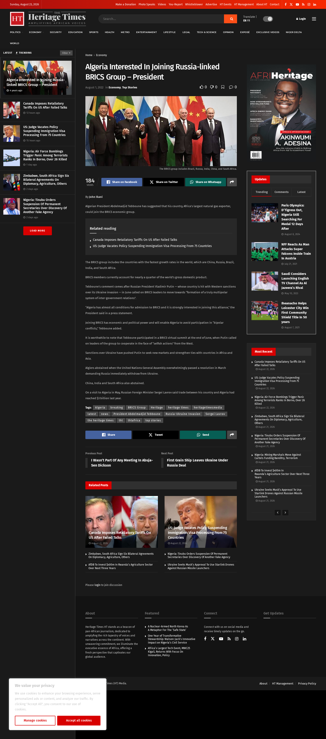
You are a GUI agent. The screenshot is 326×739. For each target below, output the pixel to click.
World (14, 43)
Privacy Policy (307, 683)
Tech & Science (207, 32)
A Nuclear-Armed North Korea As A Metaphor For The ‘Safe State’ (168, 628)
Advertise (211, 4)
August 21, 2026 (266, 427)
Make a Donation (126, 4)
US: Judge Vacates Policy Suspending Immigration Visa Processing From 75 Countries (44, 131)
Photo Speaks (147, 4)
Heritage (157, 407)
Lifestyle (169, 32)
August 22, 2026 (99, 543)
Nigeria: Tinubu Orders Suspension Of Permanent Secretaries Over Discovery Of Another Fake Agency (45, 206)
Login (302, 18)
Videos (162, 4)
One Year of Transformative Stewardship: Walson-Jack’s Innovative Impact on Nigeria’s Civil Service (171, 639)
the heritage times (101, 420)
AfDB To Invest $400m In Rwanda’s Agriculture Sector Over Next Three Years (282, 474)
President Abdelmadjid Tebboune (137, 414)
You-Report (176, 4)
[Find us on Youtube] (297, 4)
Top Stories (129, 87)
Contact (274, 4)
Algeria (100, 407)
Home (88, 55)
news (104, 414)
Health (109, 32)
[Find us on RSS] (303, 4)
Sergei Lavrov (215, 414)
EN (244, 20)
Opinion (228, 32)
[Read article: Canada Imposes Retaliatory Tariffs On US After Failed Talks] (121, 522)
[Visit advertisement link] (281, 113)
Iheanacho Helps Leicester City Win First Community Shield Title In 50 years (295, 312)
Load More (37, 230)
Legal (186, 32)
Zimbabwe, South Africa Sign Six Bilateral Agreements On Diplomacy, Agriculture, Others (46, 180)
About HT (261, 4)
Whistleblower (194, 4)
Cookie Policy (36, 709)
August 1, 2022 (94, 87)
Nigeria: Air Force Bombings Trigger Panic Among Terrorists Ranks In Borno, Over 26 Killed (45, 155)
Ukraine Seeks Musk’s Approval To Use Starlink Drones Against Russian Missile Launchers (201, 566)
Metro (125, 32)
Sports (93, 32)
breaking (116, 407)
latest (92, 414)
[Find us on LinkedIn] (314, 4)
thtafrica (134, 420)
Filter (65, 53)
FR (248, 20)
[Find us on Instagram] (309, 4)
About (263, 683)
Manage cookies (35, 720)
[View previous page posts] (277, 513)
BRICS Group (137, 407)
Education (75, 32)
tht (121, 420)
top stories (153, 420)
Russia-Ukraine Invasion (183, 414)
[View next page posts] (285, 513)
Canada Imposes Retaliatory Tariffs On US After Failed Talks (45, 105)
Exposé (245, 32)
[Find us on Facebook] (286, 4)
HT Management (244, 4)
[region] (57, 704)
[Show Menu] (314, 18)
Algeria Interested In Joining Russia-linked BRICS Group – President (36, 82)
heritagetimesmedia (208, 407)
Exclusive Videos (267, 32)
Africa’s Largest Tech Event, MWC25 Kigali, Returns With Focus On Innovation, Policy (169, 652)
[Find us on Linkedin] (244, 639)
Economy (35, 32)
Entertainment (146, 32)
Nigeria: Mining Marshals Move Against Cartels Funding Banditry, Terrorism (278, 456)
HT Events (226, 4)
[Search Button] (230, 18)
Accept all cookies (79, 720)
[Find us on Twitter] (291, 4)
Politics (15, 32)
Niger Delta (294, 32)
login (97, 585)
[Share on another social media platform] (232, 182)
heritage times (178, 407)
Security (56, 32)
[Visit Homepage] (48, 19)
